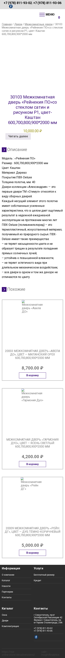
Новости (6, 586)
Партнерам (7, 592)
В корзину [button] (32, 375)
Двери (18, 24)
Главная (7, 24)
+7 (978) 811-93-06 (47, 3)
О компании (8, 575)
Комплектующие (10, 626)
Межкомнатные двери (39, 24)
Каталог (6, 580)
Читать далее (18, 136)
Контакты (7, 597)
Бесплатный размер (44, 575)
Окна (4, 615)
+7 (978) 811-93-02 (18, 3)
